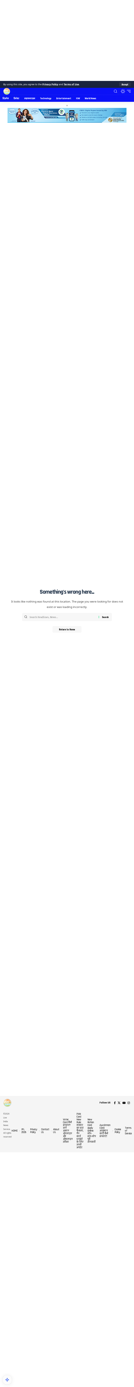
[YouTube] (124, 1103)
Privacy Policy (50, 84)
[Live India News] (6, 91)
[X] (119, 1103)
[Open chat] (7, 1379)
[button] (125, 84)
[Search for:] (63, 617)
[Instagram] (129, 1103)
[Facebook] (115, 1103)
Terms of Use (71, 84)
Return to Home (67, 629)
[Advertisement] (67, 40)
